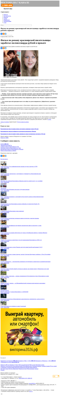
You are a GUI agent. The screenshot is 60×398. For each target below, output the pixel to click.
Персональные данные (32, 368)
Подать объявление (13, 368)
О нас (5, 22)
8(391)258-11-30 (23, 378)
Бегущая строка (4, 368)
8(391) (4, 144)
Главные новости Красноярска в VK (10, 146)
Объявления (7, 20)
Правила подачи (23, 368)
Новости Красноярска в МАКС (8, 150)
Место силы (32, 364)
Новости (6, 14)
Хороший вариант (36, 366)
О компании (4, 367)
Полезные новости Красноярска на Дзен (11, 148)
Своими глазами (46, 366)
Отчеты (2, 370)
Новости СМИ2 (4, 137)
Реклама (27, 367)
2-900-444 (7, 5)
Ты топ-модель (7, 16)
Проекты (6, 17)
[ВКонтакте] (1, 34)
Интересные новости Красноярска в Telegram (12, 149)
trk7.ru (30, 391)
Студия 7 (16, 364)
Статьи (5, 18)
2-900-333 (29, 378)
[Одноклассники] (3, 34)
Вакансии (22, 367)
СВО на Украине (9, 364)
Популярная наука (27, 366)
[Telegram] (5, 34)
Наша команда (33, 367)
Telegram (3, 145)
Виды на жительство (24, 364)
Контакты (17, 367)
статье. (49, 119)
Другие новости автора (23, 122)
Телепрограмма (7, 21)
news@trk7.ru (8, 145)
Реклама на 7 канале (15, 2)
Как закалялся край (18, 366)
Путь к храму (53, 366)
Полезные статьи (40, 364)
